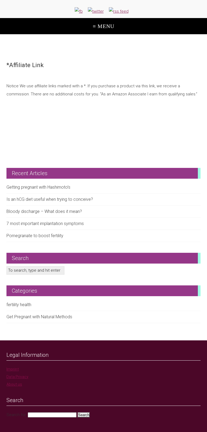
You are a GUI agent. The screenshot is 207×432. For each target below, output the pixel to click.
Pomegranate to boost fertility (34, 235)
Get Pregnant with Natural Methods (39, 316)
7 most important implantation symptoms (45, 223)
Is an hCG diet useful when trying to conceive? (49, 199)
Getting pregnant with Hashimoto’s (38, 187)
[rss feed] (119, 11)
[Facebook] (79, 11)
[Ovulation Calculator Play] (103, 126)
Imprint (12, 369)
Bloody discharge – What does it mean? (44, 211)
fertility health (18, 304)
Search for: (16, 414)
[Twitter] (96, 11)
